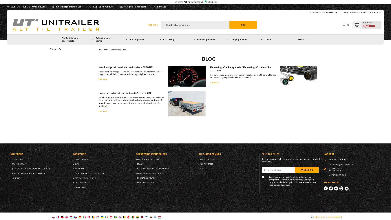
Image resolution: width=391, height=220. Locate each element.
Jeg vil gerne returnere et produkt (29, 173)
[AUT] (111, 217)
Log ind (315, 12)
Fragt (140, 164)
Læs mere (103, 79)
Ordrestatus (18, 159)
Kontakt (161, 6)
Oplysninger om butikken (149, 159)
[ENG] (66, 217)
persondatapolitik (282, 185)
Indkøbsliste (81, 169)
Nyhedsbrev (80, 187)
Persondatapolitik (146, 178)
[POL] (53, 217)
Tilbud (268, 39)
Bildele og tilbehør (206, 39)
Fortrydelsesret (145, 183)
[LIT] (137, 217)
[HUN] (159, 217)
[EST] (146, 217)
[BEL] (124, 217)
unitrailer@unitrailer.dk (68, 6)
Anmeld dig (307, 169)
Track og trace (19, 164)
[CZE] (75, 217)
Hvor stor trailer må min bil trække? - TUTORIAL (125, 93)
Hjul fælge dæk (137, 39)
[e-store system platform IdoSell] (326, 217)
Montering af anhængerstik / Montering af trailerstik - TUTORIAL (240, 69)
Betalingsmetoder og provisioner (153, 169)
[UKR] (102, 217)
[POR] (133, 217)
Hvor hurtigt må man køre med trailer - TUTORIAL (126, 67)
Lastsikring (168, 39)
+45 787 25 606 (337, 159)
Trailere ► (153, 24)
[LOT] (142, 217)
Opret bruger (81, 159)
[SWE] (115, 217)
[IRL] (106, 217)
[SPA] (80, 217)
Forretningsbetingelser (149, 173)
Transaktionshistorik (85, 178)
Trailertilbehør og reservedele (71, 39)
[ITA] (84, 217)
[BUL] (151, 217)
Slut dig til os (271, 154)
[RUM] (93, 217)
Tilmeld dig (331, 12)
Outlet (301, 39)
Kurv (77, 164)
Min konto (79, 154)
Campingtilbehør (239, 39)
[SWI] (128, 217)
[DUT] (71, 217)
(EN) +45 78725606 (103, 6)
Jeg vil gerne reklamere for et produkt (31, 169)
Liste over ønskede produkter (89, 173)
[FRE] (58, 217)
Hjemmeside (114, 49)
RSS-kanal (54, 49)
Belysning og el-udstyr (103, 39)
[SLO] (120, 217)
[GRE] (155, 217)
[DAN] (89, 217)
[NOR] (97, 217)
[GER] (62, 217)
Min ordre (17, 154)
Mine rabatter (81, 183)
